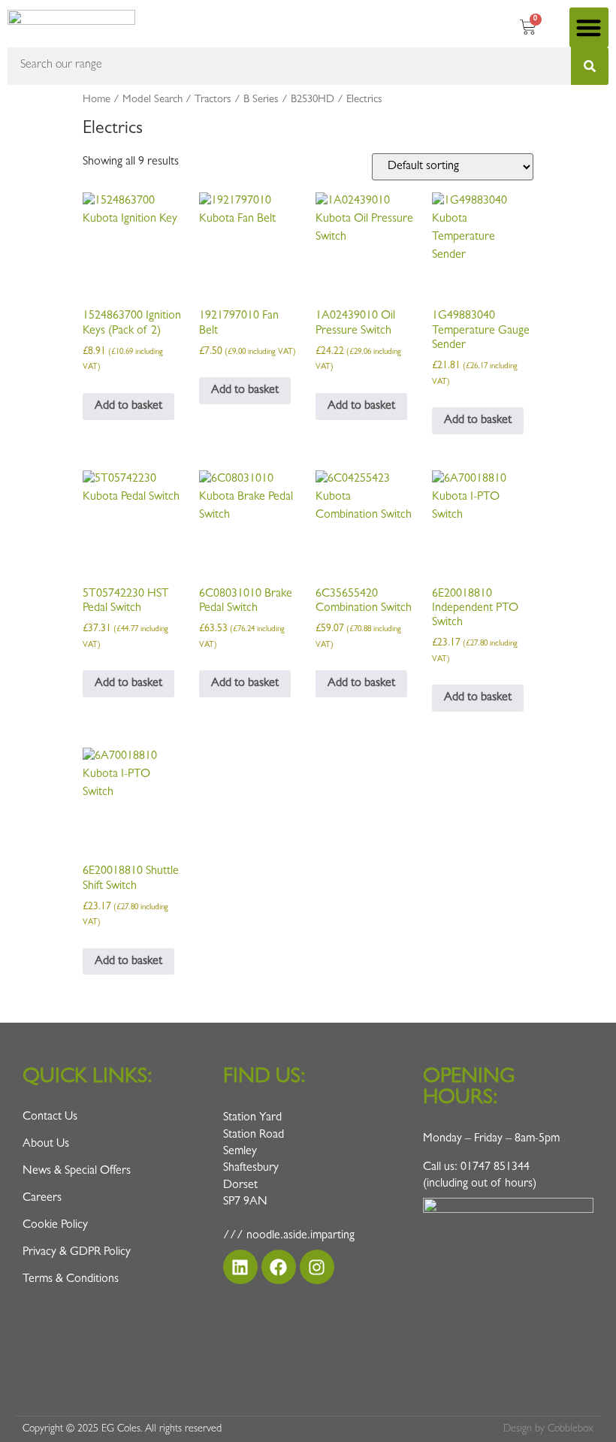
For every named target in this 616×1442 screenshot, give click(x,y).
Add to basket (128, 407)
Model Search (152, 100)
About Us (46, 1144)
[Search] (589, 66)
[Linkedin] (240, 1267)
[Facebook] (278, 1267)
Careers (42, 1199)
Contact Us (50, 1117)
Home (96, 100)
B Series (261, 100)
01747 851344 (495, 1168)
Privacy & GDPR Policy (77, 1253)
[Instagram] (317, 1267)
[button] (589, 27)
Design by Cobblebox (548, 1429)
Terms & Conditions (71, 1280)
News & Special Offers (77, 1171)
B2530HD (312, 100)
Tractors (213, 100)
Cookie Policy (55, 1226)
